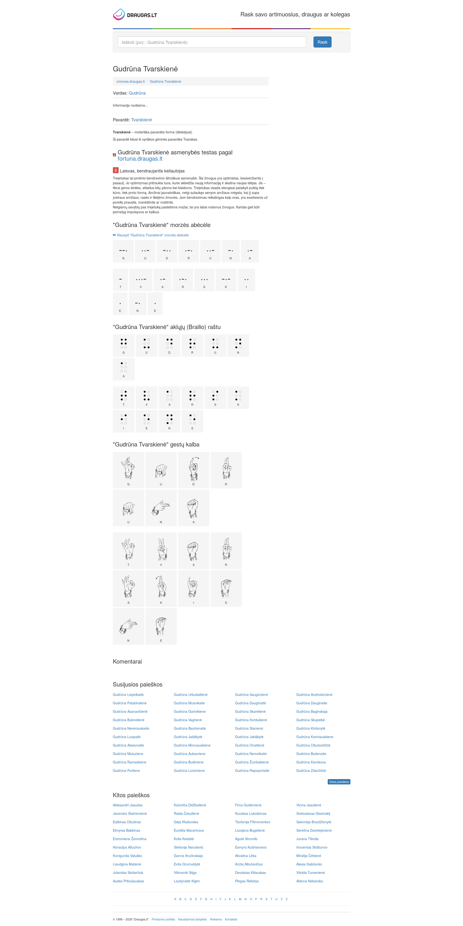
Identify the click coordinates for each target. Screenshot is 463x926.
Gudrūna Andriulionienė (314, 694)
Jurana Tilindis (307, 838)
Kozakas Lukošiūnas (250, 813)
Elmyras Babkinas (126, 830)
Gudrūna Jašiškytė (188, 736)
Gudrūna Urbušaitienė (191, 694)
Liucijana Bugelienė (250, 830)
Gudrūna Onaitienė (249, 745)
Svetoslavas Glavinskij (313, 813)
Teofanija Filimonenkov (252, 821)
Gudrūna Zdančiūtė (311, 770)
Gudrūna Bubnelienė (128, 719)
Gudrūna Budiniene (189, 762)
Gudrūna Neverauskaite (131, 728)
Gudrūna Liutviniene (189, 770)
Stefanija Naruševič (188, 847)
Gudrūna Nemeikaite (251, 753)
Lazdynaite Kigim (187, 880)
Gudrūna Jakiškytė (249, 736)
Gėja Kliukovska (186, 821)
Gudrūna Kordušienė (251, 719)
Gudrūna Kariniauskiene (314, 736)
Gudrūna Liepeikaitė (128, 694)
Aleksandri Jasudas (128, 805)
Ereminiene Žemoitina (129, 838)
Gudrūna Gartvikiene (190, 711)
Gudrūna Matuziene (128, 753)
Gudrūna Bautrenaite (190, 728)
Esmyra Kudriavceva (250, 847)
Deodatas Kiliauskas (250, 872)
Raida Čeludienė (186, 813)
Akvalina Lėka (245, 855)
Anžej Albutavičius (249, 864)
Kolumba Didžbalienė (190, 805)
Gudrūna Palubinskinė (130, 702)
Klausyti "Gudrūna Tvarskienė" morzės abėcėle (152, 235)
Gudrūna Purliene (126, 770)
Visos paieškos (339, 782)
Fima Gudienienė (248, 805)
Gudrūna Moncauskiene (192, 745)
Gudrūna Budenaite (311, 753)
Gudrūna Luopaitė (127, 736)
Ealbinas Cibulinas (127, 821)
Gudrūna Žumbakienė (252, 762)
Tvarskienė (141, 119)
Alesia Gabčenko (309, 864)
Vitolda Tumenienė (310, 872)
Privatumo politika (163, 919)
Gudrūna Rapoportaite (252, 770)
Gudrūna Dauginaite (311, 702)
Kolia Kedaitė (184, 838)
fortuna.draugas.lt (140, 158)
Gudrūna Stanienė (249, 728)
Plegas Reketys (247, 880)
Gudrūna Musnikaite (189, 702)
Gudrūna (137, 92)
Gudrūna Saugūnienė (251, 694)
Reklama (216, 919)
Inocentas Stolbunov (311, 847)
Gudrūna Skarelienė (250, 711)
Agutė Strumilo (246, 838)
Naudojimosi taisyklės (192, 919)
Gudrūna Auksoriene (189, 753)
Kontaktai (231, 919)
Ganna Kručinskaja (188, 855)
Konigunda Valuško (127, 855)
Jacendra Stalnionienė (130, 813)
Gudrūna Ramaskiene (129, 762)
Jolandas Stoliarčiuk (128, 872)
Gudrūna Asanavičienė (130, 711)
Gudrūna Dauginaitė (250, 702)
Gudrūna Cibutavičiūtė (313, 745)
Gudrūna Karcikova (311, 762)
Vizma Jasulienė (308, 805)
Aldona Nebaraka (309, 880)
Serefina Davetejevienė (314, 830)
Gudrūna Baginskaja (311, 711)
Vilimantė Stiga (185, 872)
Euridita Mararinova (189, 830)
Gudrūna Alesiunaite (128, 745)
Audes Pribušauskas (128, 880)
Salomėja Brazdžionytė (313, 821)
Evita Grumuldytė (187, 864)
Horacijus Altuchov (127, 847)
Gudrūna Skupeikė (310, 719)
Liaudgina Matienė (127, 864)
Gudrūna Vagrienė (188, 719)
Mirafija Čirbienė (308, 855)
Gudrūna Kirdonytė (310, 728)
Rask (322, 42)
